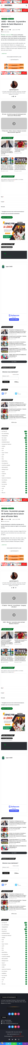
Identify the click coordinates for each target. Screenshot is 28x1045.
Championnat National (6, 444)
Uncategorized (5, 463)
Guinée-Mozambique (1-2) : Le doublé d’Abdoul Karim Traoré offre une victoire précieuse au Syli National (18, 350)
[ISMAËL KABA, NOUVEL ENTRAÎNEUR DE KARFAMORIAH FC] (4, 356)
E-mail (2, 201)
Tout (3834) (14, 361)
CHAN (3, 475)
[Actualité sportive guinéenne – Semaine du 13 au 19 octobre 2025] (21, 144)
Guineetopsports (7, 256)
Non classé (11, 18)
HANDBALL (4, 482)
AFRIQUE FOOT (5, 469)
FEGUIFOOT (4, 440)
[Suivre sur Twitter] (9, 29)
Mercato (3, 492)
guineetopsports (6, 29)
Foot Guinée (4, 484)
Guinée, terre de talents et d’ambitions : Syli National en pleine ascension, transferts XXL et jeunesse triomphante (17, 343)
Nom (2, 196)
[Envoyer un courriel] (10, 29)
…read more (4, 53)
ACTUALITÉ (8, 16)
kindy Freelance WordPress (18, 1036)
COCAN (3, 486)
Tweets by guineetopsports (6, 248)
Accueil (3, 16)
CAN (3, 448)
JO (2, 490)
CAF (3, 450)
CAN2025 (4, 473)
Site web (3, 206)
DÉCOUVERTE (5, 467)
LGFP (3, 454)
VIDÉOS (3, 446)
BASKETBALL (4, 461)
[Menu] (1, 5)
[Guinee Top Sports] (8, 5)
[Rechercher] (26, 5)
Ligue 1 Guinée (5, 452)
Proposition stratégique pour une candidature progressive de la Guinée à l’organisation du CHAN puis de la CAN (7, 151)
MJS (3, 456)
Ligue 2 (3, 471)
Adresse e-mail (5, 376)
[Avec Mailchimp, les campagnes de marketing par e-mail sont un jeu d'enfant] (17, 382)
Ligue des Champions (6, 477)
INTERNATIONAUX (6, 442)
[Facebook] (14, 96)
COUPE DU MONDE (6, 465)
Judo (3, 488)
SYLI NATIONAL (5, 433)
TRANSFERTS (5, 435)
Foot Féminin (4, 480)
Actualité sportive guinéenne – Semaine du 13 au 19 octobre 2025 (21, 150)
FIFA (3, 458)
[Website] (12, 96)
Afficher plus (14, 422)
